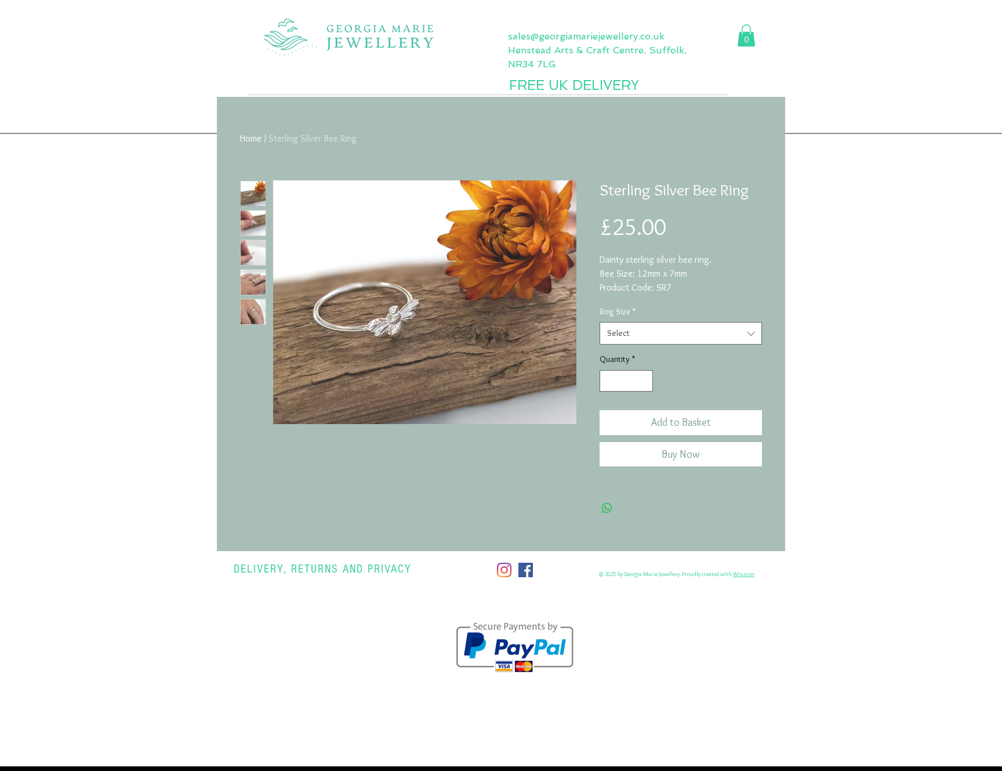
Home (251, 138)
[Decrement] (608, 381)
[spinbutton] (626, 381)
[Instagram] (504, 570)
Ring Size (618, 311)
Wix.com (743, 574)
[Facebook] (525, 570)
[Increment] (644, 381)
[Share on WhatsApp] (607, 508)
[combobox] (681, 333)
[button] (746, 35)
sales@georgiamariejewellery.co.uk (586, 36)
